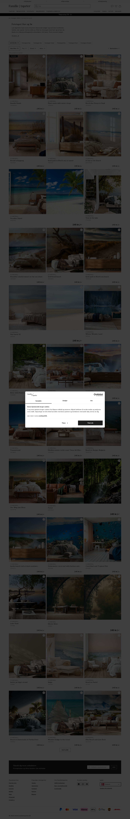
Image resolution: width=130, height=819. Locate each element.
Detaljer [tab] (65, 400)
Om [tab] (91, 400)
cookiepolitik (42, 416)
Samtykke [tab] (38, 401)
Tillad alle (90, 423)
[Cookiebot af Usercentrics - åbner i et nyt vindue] (95, 394)
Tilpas (64, 423)
